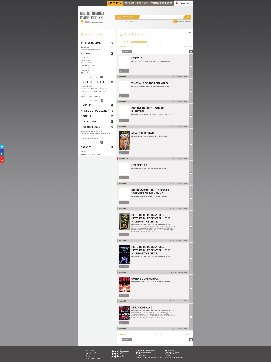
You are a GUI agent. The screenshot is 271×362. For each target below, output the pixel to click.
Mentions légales (93, 353)
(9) (95, 77)
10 (183, 46)
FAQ (88, 356)
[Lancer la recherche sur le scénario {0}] (187, 17)
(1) (95, 142)
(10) (95, 100)
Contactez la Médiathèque (174, 357)
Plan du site (91, 351)
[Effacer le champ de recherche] (180, 17)
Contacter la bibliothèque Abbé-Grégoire (149, 357)
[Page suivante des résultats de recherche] (161, 46)
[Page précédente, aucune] (148, 46)
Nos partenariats (93, 358)
